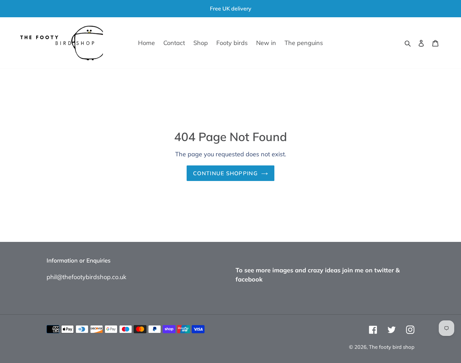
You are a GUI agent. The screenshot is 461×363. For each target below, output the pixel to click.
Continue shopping (225, 173)
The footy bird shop (391, 347)
